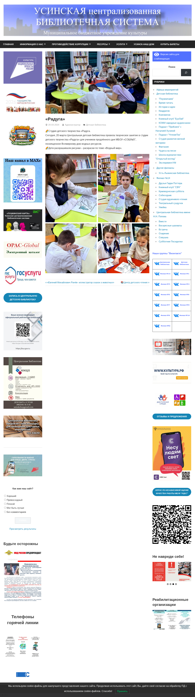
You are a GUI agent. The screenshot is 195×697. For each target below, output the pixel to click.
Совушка (163, 237)
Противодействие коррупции (70, 44)
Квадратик (164, 111)
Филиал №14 (163, 178)
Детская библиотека (96, 125)
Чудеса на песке (167, 150)
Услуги (120, 44)
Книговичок (164, 114)
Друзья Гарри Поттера (170, 183)
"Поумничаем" (166, 99)
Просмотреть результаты (22, 529)
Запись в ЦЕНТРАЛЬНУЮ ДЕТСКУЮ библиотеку (23, 298)
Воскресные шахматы (170, 225)
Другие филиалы (165, 168)
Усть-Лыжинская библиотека (174, 173)
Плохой (11, 504)
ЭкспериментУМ (167, 162)
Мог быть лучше (15, 508)
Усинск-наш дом (144, 44)
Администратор (72, 125)
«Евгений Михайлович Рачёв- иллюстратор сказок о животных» (80, 282)
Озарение (164, 233)
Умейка (162, 207)
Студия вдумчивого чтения (173, 199)
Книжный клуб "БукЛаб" (171, 118)
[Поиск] (186, 72)
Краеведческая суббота (171, 191)
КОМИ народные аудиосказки (174, 123)
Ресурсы (102, 44)
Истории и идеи (167, 107)
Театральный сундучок (171, 203)
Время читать (166, 102)
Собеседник (165, 195)
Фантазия (164, 146)
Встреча (163, 229)
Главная (8, 44)
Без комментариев (16, 512)
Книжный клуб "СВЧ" (170, 187)
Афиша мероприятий (167, 89)
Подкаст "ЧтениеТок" (170, 134)
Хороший (11, 496)
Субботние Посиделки (171, 241)
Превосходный (14, 500)
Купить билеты (170, 44)
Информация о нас (31, 44)
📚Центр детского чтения (134, 282)
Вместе (163, 221)
